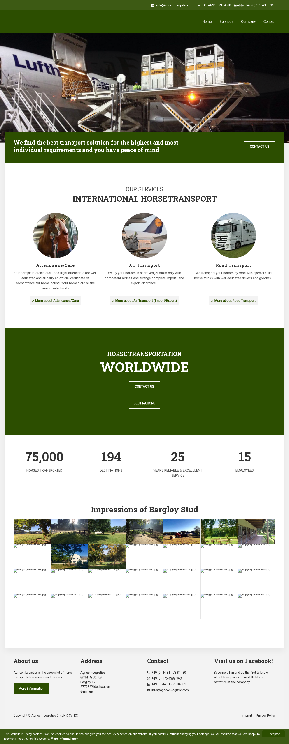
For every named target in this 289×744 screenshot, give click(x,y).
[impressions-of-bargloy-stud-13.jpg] (32, 581)
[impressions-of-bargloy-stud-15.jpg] (69, 581)
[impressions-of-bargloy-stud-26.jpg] (144, 606)
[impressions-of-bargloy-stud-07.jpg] (256, 556)
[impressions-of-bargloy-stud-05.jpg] (107, 531)
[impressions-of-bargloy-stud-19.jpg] (32, 606)
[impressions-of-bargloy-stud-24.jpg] (256, 581)
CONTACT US (259, 146)
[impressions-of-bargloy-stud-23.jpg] (107, 556)
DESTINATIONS (144, 403)
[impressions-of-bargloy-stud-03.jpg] (144, 531)
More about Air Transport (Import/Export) (146, 301)
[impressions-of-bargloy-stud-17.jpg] (181, 581)
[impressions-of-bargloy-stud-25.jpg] (219, 581)
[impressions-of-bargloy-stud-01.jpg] (181, 606)
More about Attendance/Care (57, 301)
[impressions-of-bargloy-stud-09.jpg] (181, 531)
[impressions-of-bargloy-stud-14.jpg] (256, 531)
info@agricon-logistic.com (174, 5)
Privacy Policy (265, 715)
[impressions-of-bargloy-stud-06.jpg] (181, 556)
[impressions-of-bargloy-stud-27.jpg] (219, 606)
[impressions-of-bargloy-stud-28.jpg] (69, 606)
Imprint (247, 715)
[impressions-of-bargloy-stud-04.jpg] (69, 531)
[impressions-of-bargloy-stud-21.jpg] (69, 556)
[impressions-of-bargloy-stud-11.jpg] (219, 531)
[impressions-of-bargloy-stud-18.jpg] (32, 531)
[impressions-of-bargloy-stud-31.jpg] (219, 556)
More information (31, 688)
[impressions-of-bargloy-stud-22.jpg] (144, 581)
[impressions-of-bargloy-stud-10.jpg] (256, 606)
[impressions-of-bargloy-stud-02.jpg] (32, 556)
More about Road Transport (235, 301)
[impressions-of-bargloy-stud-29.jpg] (144, 556)
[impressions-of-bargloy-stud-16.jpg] (107, 606)
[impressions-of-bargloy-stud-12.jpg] (107, 581)
